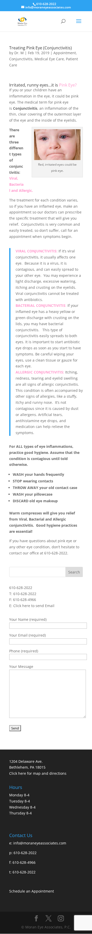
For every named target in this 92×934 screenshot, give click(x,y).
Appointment (64, 52)
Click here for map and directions (37, 773)
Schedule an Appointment (31, 891)
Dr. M (19, 52)
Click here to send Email (33, 605)
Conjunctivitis (20, 58)
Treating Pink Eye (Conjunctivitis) (40, 48)
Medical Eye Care (49, 58)
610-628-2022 (20, 587)
